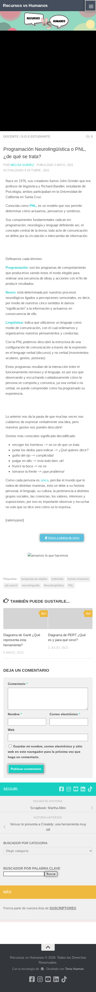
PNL (70, 585)
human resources (78, 579)
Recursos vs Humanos (25, 5)
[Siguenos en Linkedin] (83, 789)
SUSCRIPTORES (63, 908)
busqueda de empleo (34, 579)
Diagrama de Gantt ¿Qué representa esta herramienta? (21, 640)
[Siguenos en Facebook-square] (61, 789)
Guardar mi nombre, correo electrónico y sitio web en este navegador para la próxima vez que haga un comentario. (45, 752)
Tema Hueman (74, 969)
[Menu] (90, 5)
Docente (11, 136)
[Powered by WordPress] (42, 968)
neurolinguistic (31, 585)
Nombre (15, 714)
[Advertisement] (48, 81)
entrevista (57, 579)
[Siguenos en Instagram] (68, 789)
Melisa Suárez (22, 165)
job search (11, 585)
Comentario (17, 684)
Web (11, 730)
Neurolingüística (54, 585)
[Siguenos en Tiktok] (90, 789)
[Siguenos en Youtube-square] (75, 789)
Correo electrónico (65, 714)
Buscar (51, 874)
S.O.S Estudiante (35, 136)
